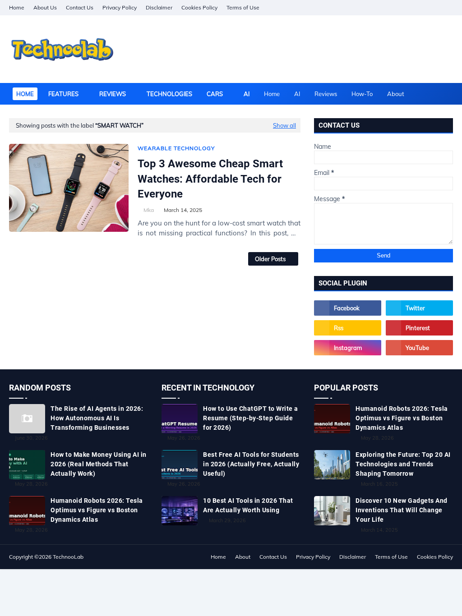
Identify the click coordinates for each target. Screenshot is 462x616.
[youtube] (419, 347)
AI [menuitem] (246, 93)
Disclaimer (159, 7)
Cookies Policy (199, 7)
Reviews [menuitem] (112, 93)
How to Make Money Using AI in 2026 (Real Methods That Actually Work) (99, 464)
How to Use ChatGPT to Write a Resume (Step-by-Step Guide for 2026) (250, 418)
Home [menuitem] (25, 93)
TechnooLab (68, 556)
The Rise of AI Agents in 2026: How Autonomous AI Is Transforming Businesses (97, 418)
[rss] (347, 328)
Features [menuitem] (63, 93)
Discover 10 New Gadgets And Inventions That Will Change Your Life (402, 510)
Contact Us (79, 7)
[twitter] (419, 308)
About (395, 93)
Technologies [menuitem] (169, 93)
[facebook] (400, 7)
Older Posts (270, 258)
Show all (284, 125)
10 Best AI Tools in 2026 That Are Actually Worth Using (248, 505)
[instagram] (431, 7)
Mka (148, 210)
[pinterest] (447, 7)
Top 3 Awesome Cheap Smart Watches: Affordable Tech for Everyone (210, 178)
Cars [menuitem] (215, 93)
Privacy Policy (119, 7)
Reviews (325, 93)
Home (16, 7)
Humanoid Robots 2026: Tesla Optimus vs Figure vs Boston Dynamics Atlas (97, 510)
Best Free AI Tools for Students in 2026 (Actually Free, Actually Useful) (251, 464)
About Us (45, 7)
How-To (362, 93)
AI (297, 93)
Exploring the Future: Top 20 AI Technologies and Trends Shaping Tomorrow (403, 464)
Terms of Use (242, 7)
